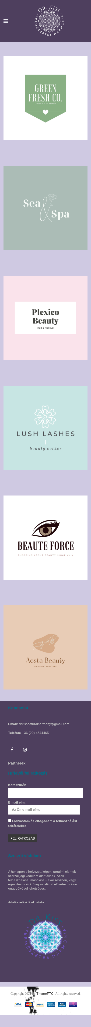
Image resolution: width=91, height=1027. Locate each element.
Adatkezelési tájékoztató (26, 902)
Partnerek (16, 763)
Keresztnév (17, 785)
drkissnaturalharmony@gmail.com (44, 724)
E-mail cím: (17, 802)
